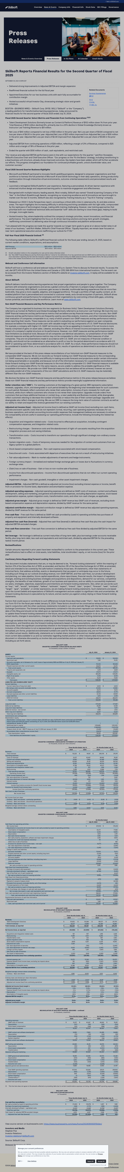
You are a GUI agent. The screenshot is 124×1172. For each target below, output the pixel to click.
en (21, 1161)
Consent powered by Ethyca (97, 1165)
